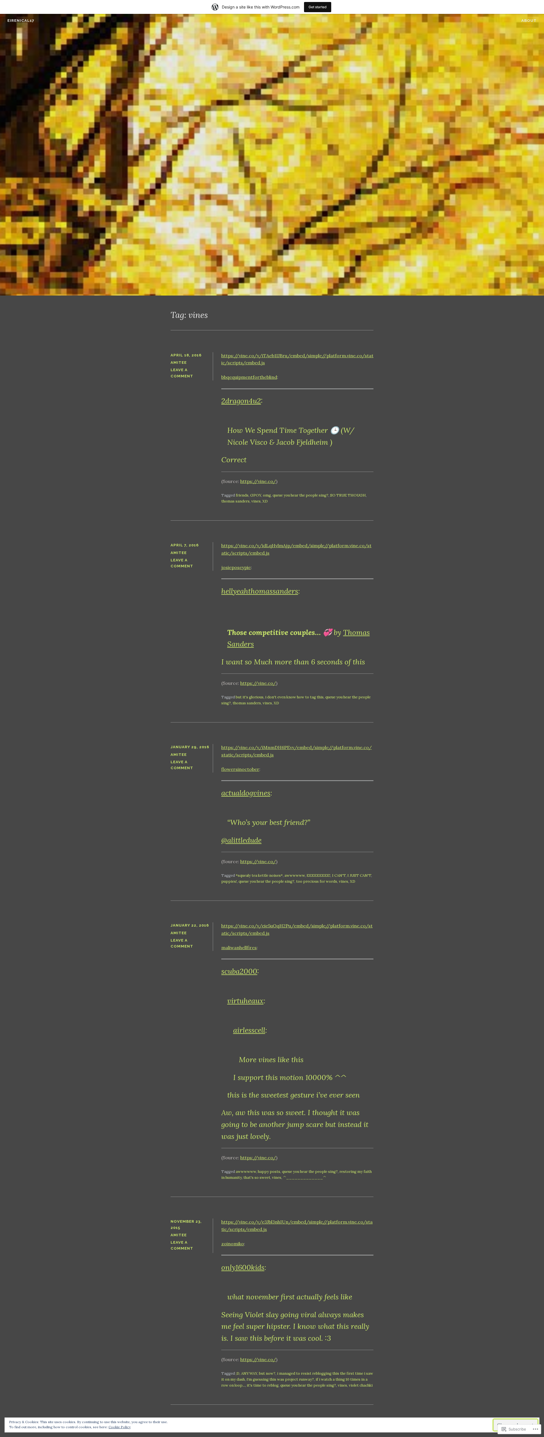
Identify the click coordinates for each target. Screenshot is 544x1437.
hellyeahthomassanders (259, 591)
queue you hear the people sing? (300, 495)
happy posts (269, 1171)
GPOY (255, 495)
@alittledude (241, 840)
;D (237, 1373)
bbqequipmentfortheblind (249, 377)
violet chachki (361, 1385)
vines (256, 501)
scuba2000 (239, 971)
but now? (267, 1373)
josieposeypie (236, 567)
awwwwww (294, 875)
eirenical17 (20, 20)
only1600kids (242, 1267)
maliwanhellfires (239, 947)
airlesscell (249, 1030)
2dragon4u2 (241, 400)
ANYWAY (249, 1373)
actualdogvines (245, 792)
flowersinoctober (240, 769)
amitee (179, 362)
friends (242, 495)
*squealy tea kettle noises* (259, 875)
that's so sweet (256, 1177)
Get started (318, 7)
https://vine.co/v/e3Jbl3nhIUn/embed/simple (272, 1222)
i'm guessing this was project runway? (280, 1379)
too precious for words (316, 881)
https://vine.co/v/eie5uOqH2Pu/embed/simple (273, 926)
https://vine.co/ (258, 481)
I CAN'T (339, 875)
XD (265, 501)
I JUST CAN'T (359, 875)
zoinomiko (232, 1243)
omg (267, 495)
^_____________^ (304, 1177)
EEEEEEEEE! (318, 875)
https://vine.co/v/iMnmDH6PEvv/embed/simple (274, 747)
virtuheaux (245, 1000)
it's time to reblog (263, 1385)
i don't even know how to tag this (294, 697)
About (529, 20)
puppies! (229, 881)
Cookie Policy (120, 1427)
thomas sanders (235, 501)
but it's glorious (250, 697)
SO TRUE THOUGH (348, 495)
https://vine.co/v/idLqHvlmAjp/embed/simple (272, 545)
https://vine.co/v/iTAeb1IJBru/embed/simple (271, 355)
